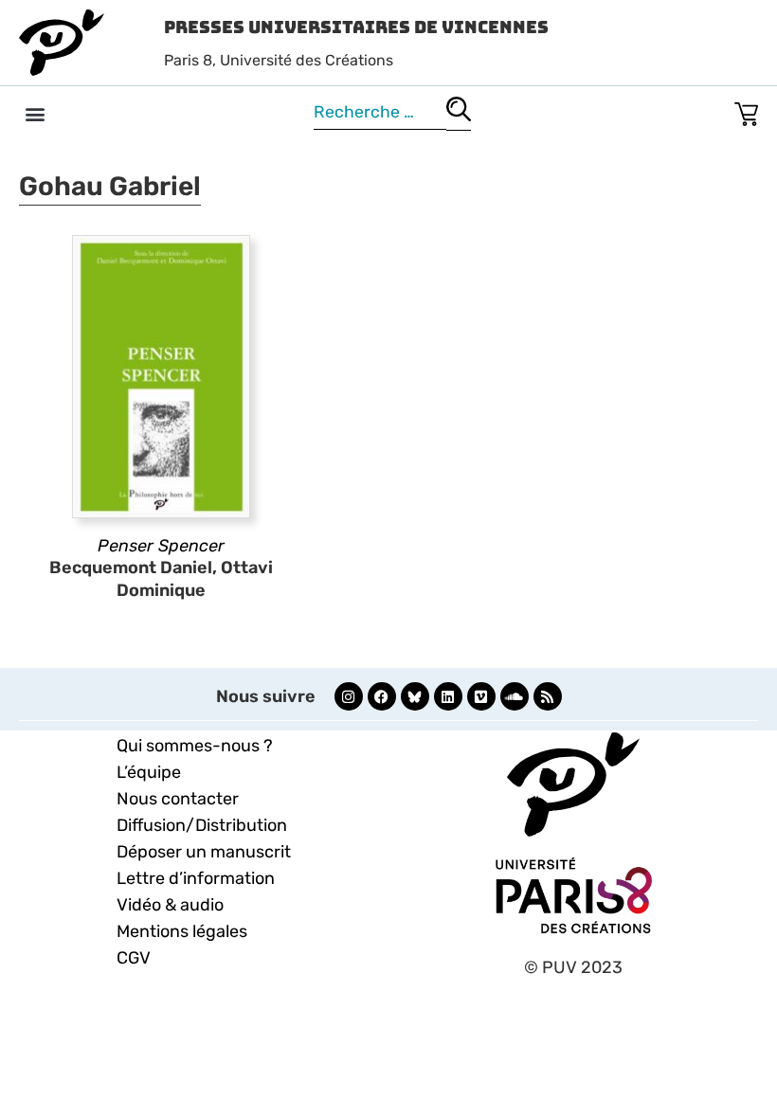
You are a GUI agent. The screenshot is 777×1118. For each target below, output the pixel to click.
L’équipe (149, 772)
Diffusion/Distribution (202, 825)
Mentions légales (182, 931)
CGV (134, 957)
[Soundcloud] (514, 696)
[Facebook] (382, 696)
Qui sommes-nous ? (195, 745)
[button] (34, 113)
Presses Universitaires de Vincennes (356, 27)
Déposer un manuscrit (204, 851)
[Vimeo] (481, 696)
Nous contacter (178, 798)
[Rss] (547, 696)
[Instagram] (348, 696)
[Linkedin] (448, 696)
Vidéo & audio (170, 904)
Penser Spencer (161, 545)
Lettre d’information (196, 878)
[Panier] (746, 110)
